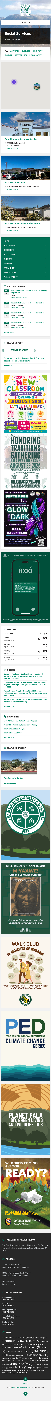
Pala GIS (6, 1361)
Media (5, 1358)
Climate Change (40, 1338)
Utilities (12, 1371)
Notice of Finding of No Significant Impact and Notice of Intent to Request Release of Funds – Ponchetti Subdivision (23, 676)
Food (19, 1352)
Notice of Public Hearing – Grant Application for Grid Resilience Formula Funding (25, 700)
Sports (33, 1367)
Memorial (15, 1358)
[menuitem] (25, 241)
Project (8, 1364)
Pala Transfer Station (19, 308)
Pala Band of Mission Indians (21, 1388)
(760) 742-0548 (8, 1306)
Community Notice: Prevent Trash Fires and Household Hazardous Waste (24, 359)
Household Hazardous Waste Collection (27, 303)
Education (18, 1344)
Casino (30, 1338)
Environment (31, 1347)
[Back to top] (25, 1394)
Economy (8, 1345)
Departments (21, 55)
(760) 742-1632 (8, 1312)
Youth (23, 1372)
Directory (16, 39)
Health (30, 1351)
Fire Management (10, 1351)
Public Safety (35, 55)
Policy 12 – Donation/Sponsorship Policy (20, 725)
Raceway (40, 1364)
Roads (11, 1368)
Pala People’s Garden (13, 778)
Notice (35, 1358)
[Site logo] (25, 15)
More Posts (8, 366)
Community (37, 51)
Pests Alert (27, 1361)
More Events (9, 333)
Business (26, 51)
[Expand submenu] (45, 245)
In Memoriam (37, 1355)
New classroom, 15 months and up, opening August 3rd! (29, 291)
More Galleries (10, 783)
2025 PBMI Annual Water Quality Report (20, 721)
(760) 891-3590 (8, 1318)
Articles (22, 1337)
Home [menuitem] (25, 1383)
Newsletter (25, 1358)
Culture (8, 55)
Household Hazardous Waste (16, 1355)
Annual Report (9, 1337)
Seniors (22, 1367)
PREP (34, 1361)
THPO (40, 1368)
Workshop (14, 1373)
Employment (14, 1347)
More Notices (9, 706)
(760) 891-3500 (8, 1300)
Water (40, 1370)
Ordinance (44, 1358)
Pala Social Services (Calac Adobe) (23, 223)
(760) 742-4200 (8, 1324)
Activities (14, 51)
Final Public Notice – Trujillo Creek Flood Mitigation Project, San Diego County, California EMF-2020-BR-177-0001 (25, 684)
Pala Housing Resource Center (21, 139)
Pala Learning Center (19, 298)
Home (7, 39)
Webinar (6, 1373)
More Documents (11, 738)
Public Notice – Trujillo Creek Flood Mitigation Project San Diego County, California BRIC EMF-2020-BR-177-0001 (25, 693)
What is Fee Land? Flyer (13, 733)
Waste (32, 1370)
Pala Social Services (15, 182)
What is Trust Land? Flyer (14, 729)
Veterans (22, 1370)
